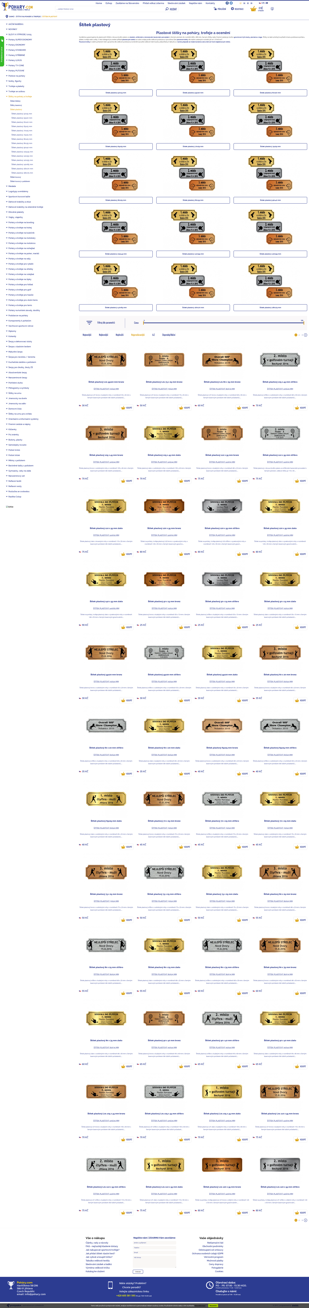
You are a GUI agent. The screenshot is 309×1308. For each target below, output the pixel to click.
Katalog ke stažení (95, 1271)
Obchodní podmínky (212, 1246)
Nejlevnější (103, 334)
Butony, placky (15, 440)
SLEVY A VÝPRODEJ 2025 (20, 34)
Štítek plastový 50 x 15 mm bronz (164, 601)
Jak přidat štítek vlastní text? (100, 1253)
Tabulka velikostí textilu (98, 1260)
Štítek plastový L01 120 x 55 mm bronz (222, 1187)
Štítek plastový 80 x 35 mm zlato (106, 1040)
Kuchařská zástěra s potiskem (22, 362)
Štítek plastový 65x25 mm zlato (106, 821)
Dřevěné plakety (16, 212)
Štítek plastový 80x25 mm (21, 139)
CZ (241, 3)
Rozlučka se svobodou (18, 491)
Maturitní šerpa (15, 352)
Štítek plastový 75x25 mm (21, 135)
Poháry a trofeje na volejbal (21, 274)
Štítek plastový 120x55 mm (22, 160)
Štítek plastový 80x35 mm (21, 143)
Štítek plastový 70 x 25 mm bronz (164, 821)
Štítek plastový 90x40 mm (21, 148)
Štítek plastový (49, 17)
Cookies (219, 1271)
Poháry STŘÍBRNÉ (16, 55)
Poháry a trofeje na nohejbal (21, 248)
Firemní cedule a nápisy (19, 424)
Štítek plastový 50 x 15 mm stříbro (222, 601)
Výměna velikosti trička (98, 1267)
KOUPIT (129, 407)
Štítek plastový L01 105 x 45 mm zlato (222, 1113)
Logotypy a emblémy (18, 191)
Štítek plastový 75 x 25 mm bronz (106, 894)
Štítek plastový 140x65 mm (22, 164)
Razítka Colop (14, 497)
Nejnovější (87, 334)
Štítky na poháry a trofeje (28, 17)
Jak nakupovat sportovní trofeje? (102, 1250)
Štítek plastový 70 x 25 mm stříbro (222, 821)
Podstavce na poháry (18, 315)
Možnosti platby (215, 1260)
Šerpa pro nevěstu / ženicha (21, 357)
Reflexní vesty (15, 486)
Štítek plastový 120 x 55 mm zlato (280, 528)
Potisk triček (14, 455)
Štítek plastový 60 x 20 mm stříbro (106, 748)
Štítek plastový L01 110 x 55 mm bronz (280, 1113)
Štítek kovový (15, 177)
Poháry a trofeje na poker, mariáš (23, 253)
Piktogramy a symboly (18, 388)
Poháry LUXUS (15, 60)
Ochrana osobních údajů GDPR (207, 1253)
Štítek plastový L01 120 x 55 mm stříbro (280, 1187)
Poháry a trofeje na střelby (20, 269)
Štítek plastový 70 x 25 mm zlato (280, 821)
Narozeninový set (16, 476)
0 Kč (261, 9)
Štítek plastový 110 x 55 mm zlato (106, 528)
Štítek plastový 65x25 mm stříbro (280, 748)
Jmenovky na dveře (17, 398)
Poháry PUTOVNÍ (16, 71)
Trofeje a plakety (16, 86)
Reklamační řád (215, 1242)
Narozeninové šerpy (17, 377)
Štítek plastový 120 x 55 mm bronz (164, 528)
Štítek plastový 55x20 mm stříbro (164, 674)
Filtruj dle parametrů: (106, 322)
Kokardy (12, 336)
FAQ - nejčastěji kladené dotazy (102, 1246)
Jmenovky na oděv (17, 403)
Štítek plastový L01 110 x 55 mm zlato (164, 1187)
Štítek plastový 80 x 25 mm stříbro (106, 967)
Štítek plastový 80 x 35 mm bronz (280, 967)
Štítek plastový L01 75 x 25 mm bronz (164, 382)
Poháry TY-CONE (16, 65)
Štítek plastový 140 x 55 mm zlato (106, 601)
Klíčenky (12, 429)
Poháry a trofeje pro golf (19, 290)
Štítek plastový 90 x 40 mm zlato (280, 1040)
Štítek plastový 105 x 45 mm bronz (106, 455)
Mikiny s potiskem (16, 460)
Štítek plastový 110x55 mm (22, 156)
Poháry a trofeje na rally (19, 259)
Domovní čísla (14, 409)
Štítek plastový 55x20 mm (21, 118)
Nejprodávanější (138, 334)
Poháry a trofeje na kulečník (21, 233)
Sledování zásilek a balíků (99, 1264)
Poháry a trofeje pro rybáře (20, 264)
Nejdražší (120, 334)
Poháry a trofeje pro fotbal (20, 284)
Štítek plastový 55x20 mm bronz (106, 674)
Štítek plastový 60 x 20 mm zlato (164, 748)
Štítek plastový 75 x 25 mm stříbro (164, 894)
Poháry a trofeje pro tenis (20, 305)
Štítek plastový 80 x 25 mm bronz (280, 894)
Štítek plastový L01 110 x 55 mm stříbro (106, 1187)
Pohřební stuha (15, 383)
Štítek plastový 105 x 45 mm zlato (164, 455)
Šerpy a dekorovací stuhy (20, 341)
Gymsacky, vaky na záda (19, 471)
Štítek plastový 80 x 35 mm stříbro (222, 967)
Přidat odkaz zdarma (153, 3)
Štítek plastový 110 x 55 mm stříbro (280, 455)
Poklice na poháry (16, 76)
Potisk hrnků (14, 450)
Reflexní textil (14, 481)
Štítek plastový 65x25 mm (21, 126)
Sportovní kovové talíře (19, 196)
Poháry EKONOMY (16, 45)
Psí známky (13, 434)
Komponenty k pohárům (19, 321)
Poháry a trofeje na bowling (21, 222)
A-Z (153, 334)
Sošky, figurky (14, 81)
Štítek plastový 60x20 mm (21, 122)
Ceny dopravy (216, 1264)
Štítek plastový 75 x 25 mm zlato (222, 894)
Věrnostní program (213, 1257)
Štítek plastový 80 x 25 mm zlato (164, 967)
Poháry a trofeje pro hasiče (20, 295)
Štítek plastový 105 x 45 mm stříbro (280, 382)
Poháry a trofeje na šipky (19, 279)
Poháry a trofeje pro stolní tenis (23, 300)
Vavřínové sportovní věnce (20, 326)
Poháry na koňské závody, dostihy (24, 310)
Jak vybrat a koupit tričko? (99, 1257)
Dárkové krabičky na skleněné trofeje (25, 207)
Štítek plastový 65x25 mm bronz (222, 748)
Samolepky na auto (17, 445)
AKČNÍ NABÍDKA (15, 24)
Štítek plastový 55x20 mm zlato (222, 674)
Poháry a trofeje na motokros (21, 243)
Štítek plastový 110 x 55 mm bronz (222, 455)
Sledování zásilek (176, 3)
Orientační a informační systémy (23, 419)
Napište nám (195, 3)
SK (244, 3)
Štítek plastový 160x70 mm (22, 169)
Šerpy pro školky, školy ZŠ (20, 367)
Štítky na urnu (14, 393)
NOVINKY (12, 29)
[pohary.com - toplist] (9, 506)
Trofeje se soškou (16, 91)
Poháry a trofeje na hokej (20, 228)
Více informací (200, 1305)
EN (251, 3)
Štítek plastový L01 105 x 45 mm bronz (106, 1113)
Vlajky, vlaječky (15, 217)
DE (248, 3)
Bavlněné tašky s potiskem (20, 465)
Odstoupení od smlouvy (211, 1250)
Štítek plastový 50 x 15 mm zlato (280, 601)
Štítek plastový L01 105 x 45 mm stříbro (164, 1113)
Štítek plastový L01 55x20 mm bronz (106, 382)
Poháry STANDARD (17, 50)
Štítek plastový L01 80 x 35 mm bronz (222, 382)
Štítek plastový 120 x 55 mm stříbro (222, 528)
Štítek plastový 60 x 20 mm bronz (280, 674)
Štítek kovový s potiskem (20, 181)
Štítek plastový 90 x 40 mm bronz (164, 1040)
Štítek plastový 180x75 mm (22, 173)
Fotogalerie (217, 1267)
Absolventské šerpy (17, 372)
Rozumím (213, 1305)
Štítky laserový (16, 105)
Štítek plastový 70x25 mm (21, 131)
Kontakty (210, 3)
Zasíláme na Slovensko (127, 3)
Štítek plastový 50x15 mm (21, 114)
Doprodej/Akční (168, 334)
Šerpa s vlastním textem (19, 346)
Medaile (12, 186)
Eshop (109, 3)
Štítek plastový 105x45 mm (22, 152)
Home (99, 3)
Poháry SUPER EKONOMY (20, 40)
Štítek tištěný (15, 101)
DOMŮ (11, 17)
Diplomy (12, 331)
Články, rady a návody (97, 1242)
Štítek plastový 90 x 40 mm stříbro (222, 1040)
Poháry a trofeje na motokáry (21, 238)
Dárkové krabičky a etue (19, 202)
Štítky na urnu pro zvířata (20, 414)
